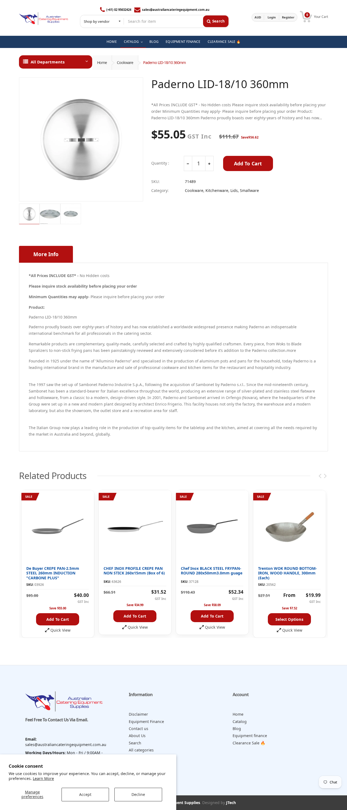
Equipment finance (250, 735)
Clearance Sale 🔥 (249, 742)
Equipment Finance (146, 721)
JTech (231, 802)
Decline (138, 794)
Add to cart (57, 619)
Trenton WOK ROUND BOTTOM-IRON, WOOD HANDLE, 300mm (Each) (287, 573)
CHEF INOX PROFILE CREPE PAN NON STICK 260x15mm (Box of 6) (134, 571)
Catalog (240, 721)
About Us (137, 735)
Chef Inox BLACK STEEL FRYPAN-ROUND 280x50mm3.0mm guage (211, 571)
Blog (237, 728)
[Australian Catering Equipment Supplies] (43, 17)
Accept (85, 794)
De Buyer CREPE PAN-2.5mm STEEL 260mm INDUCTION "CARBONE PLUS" (52, 573)
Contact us (138, 728)
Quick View (60, 630)
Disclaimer (138, 714)
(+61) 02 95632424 (118, 10)
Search (135, 742)
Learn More (43, 778)
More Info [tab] (46, 254)
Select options (289, 619)
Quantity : (160, 163)
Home (102, 62)
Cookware (125, 62)
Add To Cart (248, 163)
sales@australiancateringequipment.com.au (175, 10)
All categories (141, 750)
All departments (48, 62)
